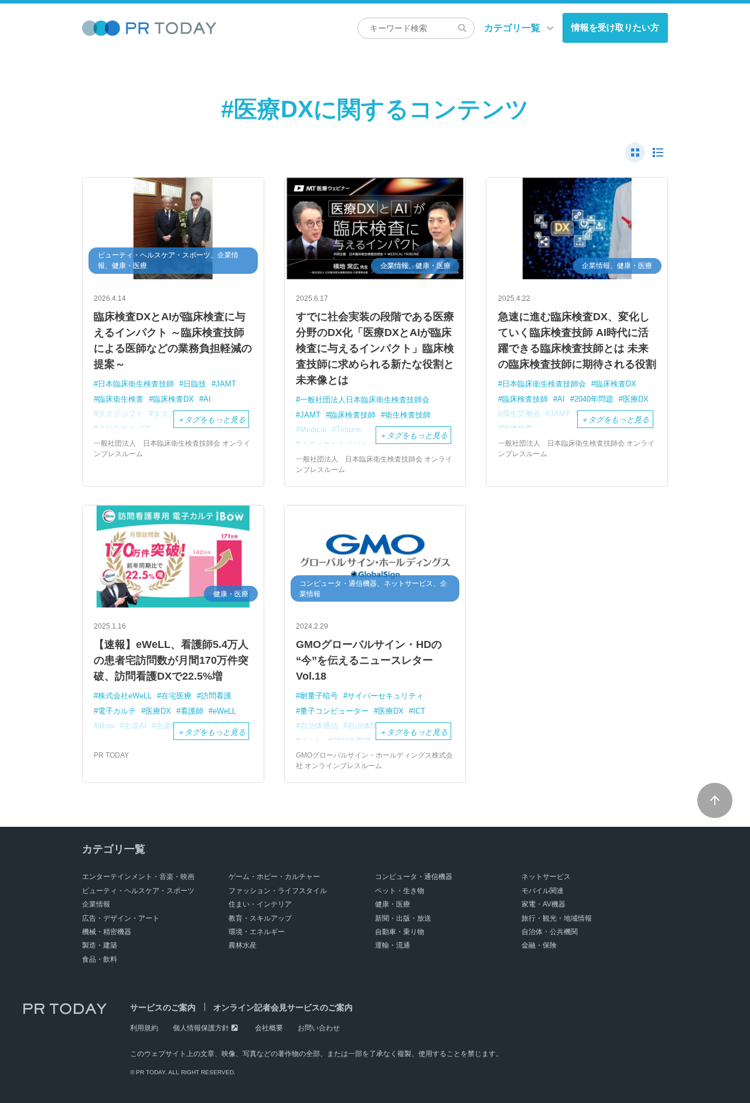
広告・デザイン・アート (120, 918)
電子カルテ (117, 711)
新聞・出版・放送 (403, 918)
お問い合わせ (319, 1028)
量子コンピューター (334, 711)
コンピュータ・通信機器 (413, 877)
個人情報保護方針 (201, 1028)
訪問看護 (216, 695)
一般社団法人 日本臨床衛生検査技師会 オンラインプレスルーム (172, 448)
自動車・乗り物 (399, 932)
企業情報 (96, 904)
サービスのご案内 (163, 1007)
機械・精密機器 (106, 932)
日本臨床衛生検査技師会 (544, 383)
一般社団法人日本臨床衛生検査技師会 (364, 399)
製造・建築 (99, 945)
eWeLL (224, 711)
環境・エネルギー (257, 932)
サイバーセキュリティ (385, 695)
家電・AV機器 (543, 904)
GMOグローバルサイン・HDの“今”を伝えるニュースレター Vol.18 (369, 660)
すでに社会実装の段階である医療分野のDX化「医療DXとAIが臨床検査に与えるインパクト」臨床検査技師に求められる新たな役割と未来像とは (375, 348)
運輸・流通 (392, 945)
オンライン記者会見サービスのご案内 (283, 1007)
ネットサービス (546, 877)
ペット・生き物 (399, 891)
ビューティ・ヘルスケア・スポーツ (138, 891)
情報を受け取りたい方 (615, 27)
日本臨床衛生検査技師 (136, 383)
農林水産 (243, 945)
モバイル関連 (542, 891)
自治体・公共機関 (549, 932)
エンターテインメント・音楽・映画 (138, 877)
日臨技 (194, 383)
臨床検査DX (173, 399)
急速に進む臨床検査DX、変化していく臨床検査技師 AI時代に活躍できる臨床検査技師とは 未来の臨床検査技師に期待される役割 (577, 340)
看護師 (191, 711)
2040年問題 (593, 399)
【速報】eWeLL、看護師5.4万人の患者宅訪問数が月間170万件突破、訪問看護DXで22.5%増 (171, 660)
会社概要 (269, 1028)
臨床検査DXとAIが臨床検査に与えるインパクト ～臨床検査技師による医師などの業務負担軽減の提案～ (173, 340)
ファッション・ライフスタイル (278, 891)
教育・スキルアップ (260, 918)
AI (207, 399)
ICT (419, 711)
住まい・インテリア (260, 904)
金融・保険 (539, 945)
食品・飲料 (99, 959)
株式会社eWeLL (125, 695)
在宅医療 (176, 695)
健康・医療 (392, 904)
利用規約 (144, 1028)
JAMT (226, 383)
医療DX (636, 399)
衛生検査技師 (408, 414)
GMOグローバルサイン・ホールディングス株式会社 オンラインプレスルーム (374, 760)
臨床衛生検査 (121, 399)
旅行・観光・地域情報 (556, 918)
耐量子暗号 (319, 695)
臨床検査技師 (353, 414)
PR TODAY (111, 755)
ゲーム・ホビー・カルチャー (274, 877)
